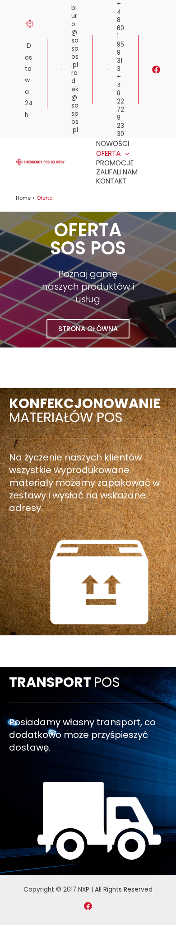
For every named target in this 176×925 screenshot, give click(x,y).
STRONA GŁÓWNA (88, 328)
